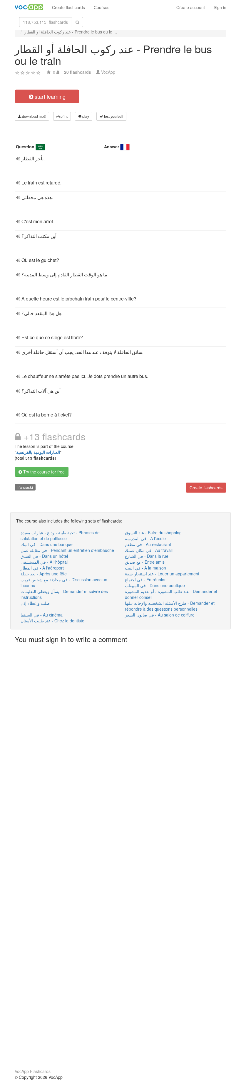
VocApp (108, 72)
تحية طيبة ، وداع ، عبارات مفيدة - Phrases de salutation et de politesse (60, 535)
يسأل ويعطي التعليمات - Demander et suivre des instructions (64, 594)
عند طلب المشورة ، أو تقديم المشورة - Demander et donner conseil (171, 594)
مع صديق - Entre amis (145, 562)
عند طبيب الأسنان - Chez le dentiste (52, 621)
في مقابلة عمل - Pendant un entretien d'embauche (67, 550)
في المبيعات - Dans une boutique (155, 585)
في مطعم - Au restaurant (148, 544)
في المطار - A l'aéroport (42, 568)
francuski (25, 487)
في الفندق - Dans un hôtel (44, 556)
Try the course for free (43, 472)
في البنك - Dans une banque (47, 544)
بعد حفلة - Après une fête (44, 574)
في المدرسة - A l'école (145, 538)
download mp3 (33, 116)
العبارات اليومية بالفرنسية (38, 452)
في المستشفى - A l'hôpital (44, 562)
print (64, 116)
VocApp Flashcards (33, 1071)
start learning (49, 96)
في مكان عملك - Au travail (149, 550)
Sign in (220, 7)
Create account (190, 7)
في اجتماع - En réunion (146, 579)
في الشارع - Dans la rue (146, 556)
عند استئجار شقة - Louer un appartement (162, 574)
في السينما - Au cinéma (42, 615)
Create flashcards (68, 7)
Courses (101, 7)
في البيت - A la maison (145, 568)
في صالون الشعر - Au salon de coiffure (160, 615)
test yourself (113, 116)
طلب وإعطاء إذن (35, 603)
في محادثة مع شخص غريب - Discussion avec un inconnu (64, 582)
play (85, 116)
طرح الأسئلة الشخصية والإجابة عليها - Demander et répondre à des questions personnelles (170, 606)
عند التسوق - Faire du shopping (153, 532)
